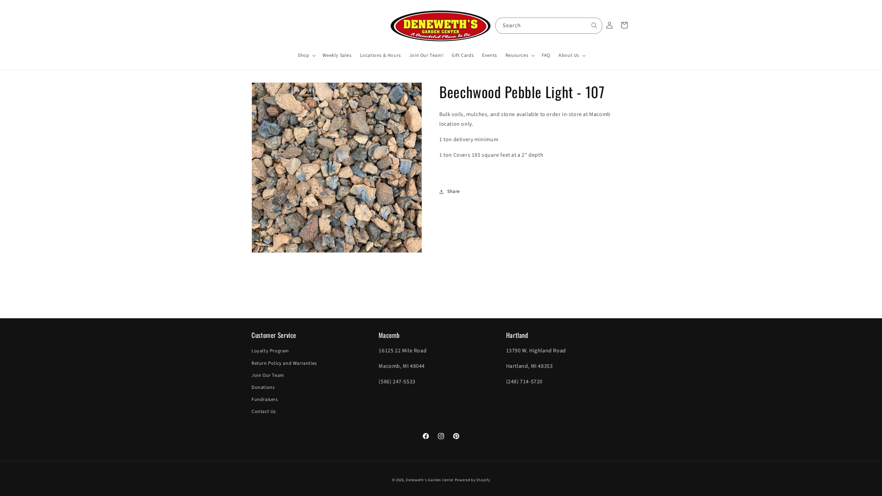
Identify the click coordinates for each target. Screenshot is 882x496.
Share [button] (453, 191)
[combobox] (549, 25)
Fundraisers (265, 399)
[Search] (594, 25)
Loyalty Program (270, 351)
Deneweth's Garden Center (430, 480)
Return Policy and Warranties (284, 363)
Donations (263, 387)
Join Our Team (268, 375)
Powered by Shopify (472, 480)
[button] (306, 55)
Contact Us (264, 411)
